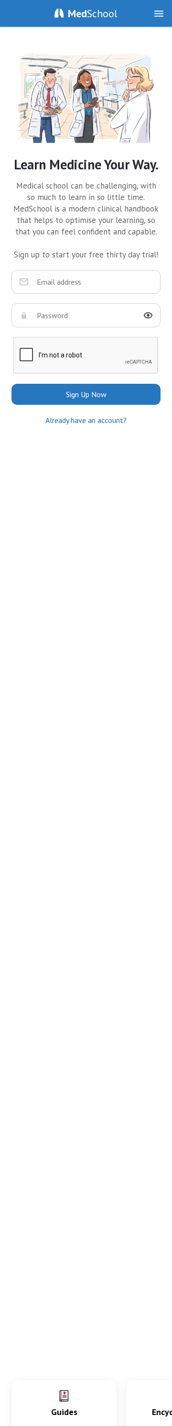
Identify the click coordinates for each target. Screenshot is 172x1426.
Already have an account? (86, 420)
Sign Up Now (86, 394)
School (93, 13)
